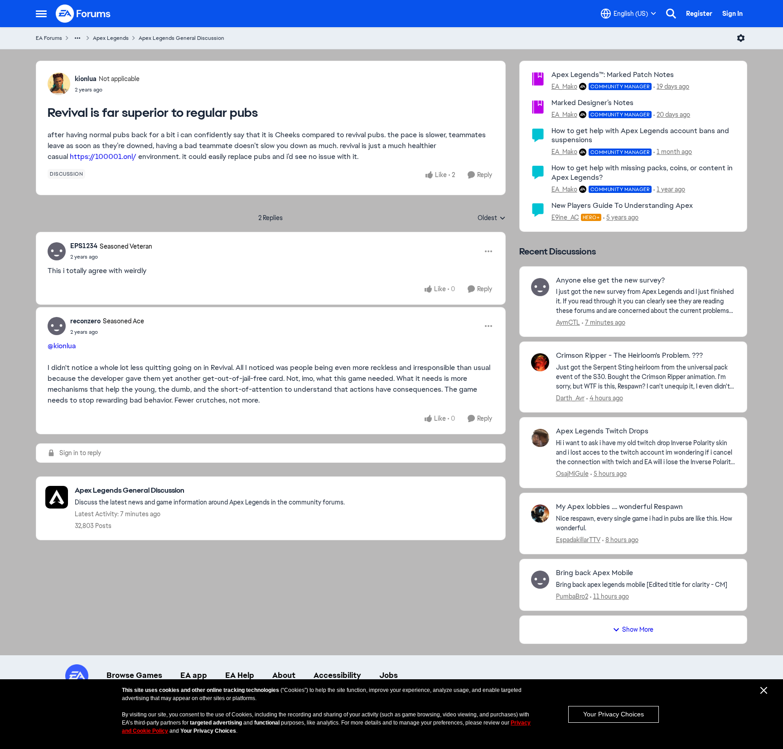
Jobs (388, 675)
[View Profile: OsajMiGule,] (540, 438)
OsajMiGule (572, 474)
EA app (193, 675)
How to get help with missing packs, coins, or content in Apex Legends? (642, 172)
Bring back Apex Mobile (594, 572)
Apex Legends (111, 38)
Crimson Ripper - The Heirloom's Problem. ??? (629, 355)
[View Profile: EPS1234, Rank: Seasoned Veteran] (57, 251)
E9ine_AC (565, 217)
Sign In (732, 14)
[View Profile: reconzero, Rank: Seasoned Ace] (57, 326)
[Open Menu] (741, 38)
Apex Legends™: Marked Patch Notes (612, 74)
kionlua (86, 79)
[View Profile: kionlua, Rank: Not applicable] (59, 83)
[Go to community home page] (83, 14)
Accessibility (337, 675)
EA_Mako (564, 86)
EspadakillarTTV (578, 540)
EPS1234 (83, 246)
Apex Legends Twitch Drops (602, 431)
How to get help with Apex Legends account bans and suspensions (640, 135)
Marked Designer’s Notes (592, 102)
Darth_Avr (570, 398)
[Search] (671, 13)
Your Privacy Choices (613, 714)
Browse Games (134, 675)
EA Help (239, 675)
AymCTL (568, 322)
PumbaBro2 (572, 596)
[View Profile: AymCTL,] (540, 287)
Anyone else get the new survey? (610, 280)
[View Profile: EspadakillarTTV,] (540, 513)
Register (699, 14)
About (283, 675)
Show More (637, 629)
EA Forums (49, 38)
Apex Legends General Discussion (181, 38)
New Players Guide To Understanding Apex (622, 205)
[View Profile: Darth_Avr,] (540, 362)
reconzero (85, 321)
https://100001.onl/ (103, 156)
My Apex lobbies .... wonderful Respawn (619, 506)
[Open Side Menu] (41, 13)
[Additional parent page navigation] (77, 38)
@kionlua (62, 345)
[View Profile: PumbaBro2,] (540, 580)
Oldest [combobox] (492, 218)
